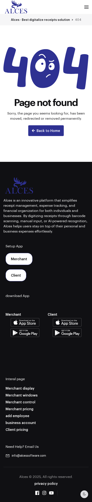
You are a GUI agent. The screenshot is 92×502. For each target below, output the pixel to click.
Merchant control (20, 402)
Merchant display (20, 388)
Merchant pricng (19, 409)
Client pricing (17, 429)
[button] (86, 7)
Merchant (19, 259)
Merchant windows (22, 395)
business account (21, 423)
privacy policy (46, 483)
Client (16, 275)
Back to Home (48, 131)
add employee (17, 416)
